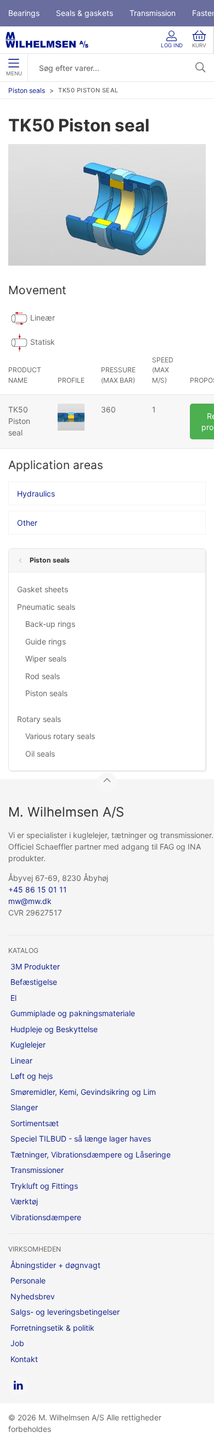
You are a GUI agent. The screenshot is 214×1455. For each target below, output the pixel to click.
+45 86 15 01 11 (37, 889)
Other (27, 522)
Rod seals (42, 676)
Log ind (172, 45)
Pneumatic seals (46, 606)
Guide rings (45, 641)
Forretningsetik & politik (52, 1327)
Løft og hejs (31, 1076)
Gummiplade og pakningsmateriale (72, 1013)
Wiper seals (45, 658)
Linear (21, 1060)
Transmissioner (37, 1170)
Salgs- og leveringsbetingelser (65, 1311)
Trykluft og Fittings (44, 1186)
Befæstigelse (33, 981)
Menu (14, 73)
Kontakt (24, 1359)
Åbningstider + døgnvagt (55, 1265)
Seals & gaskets (84, 13)
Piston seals (26, 90)
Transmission (152, 13)
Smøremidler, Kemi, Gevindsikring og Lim (83, 1091)
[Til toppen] (107, 782)
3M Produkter (35, 966)
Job (17, 1343)
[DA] (47, 39)
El (13, 997)
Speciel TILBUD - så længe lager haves (80, 1138)
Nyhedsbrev (32, 1296)
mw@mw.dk (30, 901)
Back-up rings (50, 624)
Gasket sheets (42, 589)
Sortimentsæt (34, 1123)
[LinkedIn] (18, 1385)
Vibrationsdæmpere (45, 1217)
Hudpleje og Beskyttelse (54, 1029)
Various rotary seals (60, 736)
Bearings (24, 13)
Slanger (24, 1107)
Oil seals (40, 753)
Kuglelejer (28, 1044)
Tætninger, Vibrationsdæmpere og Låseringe (90, 1154)
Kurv (199, 45)
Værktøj (24, 1201)
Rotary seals (39, 719)
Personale (28, 1280)
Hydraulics (36, 493)
